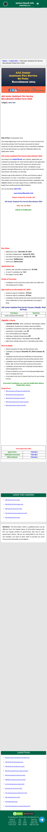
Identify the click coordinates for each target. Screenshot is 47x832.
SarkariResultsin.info (33, 817)
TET (25, 819)
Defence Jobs (34, 823)
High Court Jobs (34, 824)
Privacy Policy (12, 823)
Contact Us (12, 821)
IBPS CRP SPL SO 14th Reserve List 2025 (15, 398)
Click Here (34, 452)
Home (5, 61)
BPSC (19, 824)
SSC (20, 819)
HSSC (19, 823)
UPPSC (25, 823)
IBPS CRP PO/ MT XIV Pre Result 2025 (15, 394)
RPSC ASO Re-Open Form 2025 (12, 517)
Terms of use (12, 824)
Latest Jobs (14, 61)
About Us (12, 819)
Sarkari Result (17, 159)
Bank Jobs (34, 819)
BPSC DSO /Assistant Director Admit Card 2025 (17, 402)
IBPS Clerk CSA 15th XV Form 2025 (13, 508)
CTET (25, 821)
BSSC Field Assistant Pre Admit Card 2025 (16, 405)
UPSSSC (25, 824)
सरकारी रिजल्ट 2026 (24, 5)
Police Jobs (34, 821)
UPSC (19, 821)
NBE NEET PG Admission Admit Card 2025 (15, 779)
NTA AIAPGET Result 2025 (11, 801)
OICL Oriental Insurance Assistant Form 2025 (16, 513)
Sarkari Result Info (25, 3)
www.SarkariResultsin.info (23, 193)
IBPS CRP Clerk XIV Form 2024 (12, 500)
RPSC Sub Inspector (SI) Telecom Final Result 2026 (18, 391)
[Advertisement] (23, 33)
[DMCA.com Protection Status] (23, 813)
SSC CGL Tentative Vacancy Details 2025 (14, 784)
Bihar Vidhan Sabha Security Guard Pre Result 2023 (17, 806)
